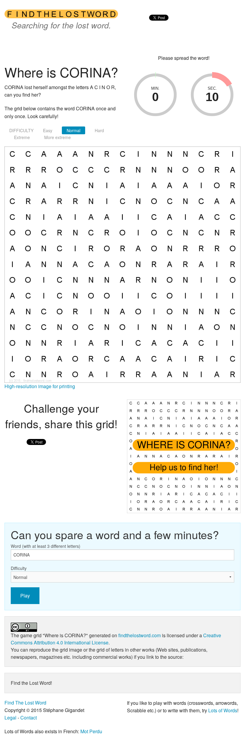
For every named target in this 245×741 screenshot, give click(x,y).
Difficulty (19, 568)
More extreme (57, 137)
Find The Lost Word (25, 702)
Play (25, 595)
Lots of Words (222, 710)
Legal (10, 717)
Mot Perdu (91, 731)
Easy (47, 130)
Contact (28, 717)
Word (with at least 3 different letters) (45, 546)
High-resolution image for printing (39, 386)
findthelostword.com (139, 635)
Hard (99, 130)
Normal (73, 130)
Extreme (22, 137)
